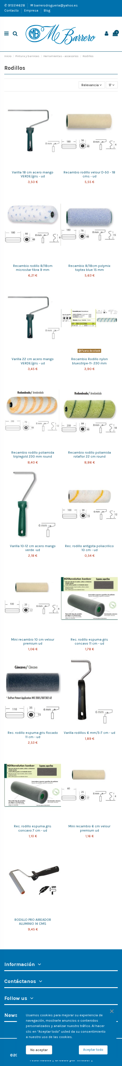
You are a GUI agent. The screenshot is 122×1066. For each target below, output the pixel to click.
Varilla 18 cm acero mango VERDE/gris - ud (32, 174)
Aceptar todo (93, 1050)
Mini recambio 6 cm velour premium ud (89, 828)
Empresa (31, 10)
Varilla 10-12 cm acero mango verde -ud (33, 548)
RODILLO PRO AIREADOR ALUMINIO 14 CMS (32, 922)
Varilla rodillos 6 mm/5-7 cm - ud (89, 733)
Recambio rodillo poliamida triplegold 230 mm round (32, 454)
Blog (47, 10)
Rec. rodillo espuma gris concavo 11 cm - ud (89, 641)
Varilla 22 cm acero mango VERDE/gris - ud (33, 361)
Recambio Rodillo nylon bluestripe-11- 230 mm (89, 361)
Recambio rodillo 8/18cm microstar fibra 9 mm (32, 268)
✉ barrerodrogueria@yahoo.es (54, 5)
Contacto (12, 10)
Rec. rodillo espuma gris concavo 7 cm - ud (32, 828)
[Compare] (29, 166)
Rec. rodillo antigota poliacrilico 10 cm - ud (89, 548)
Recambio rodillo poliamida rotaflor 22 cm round (89, 454)
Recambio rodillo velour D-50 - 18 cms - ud (89, 174)
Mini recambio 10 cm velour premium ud (32, 641)
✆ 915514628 (15, 5)
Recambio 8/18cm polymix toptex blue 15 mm (89, 268)
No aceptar (39, 1050)
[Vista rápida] (36, 166)
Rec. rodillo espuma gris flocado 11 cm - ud (33, 735)
